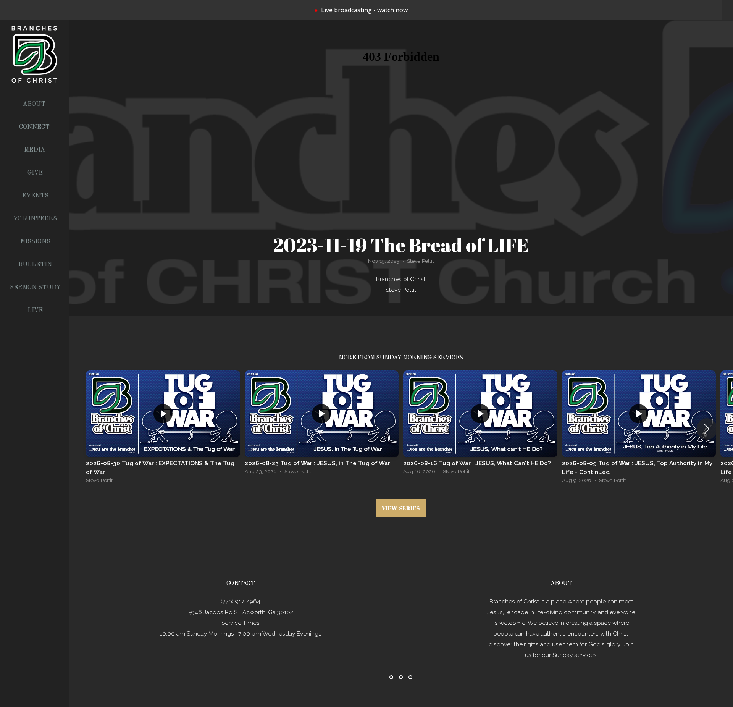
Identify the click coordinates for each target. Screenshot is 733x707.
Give (35, 173)
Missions (35, 242)
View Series (401, 508)
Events (35, 196)
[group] (163, 428)
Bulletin (35, 265)
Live (35, 310)
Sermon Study (35, 288)
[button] (707, 429)
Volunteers (35, 219)
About (35, 104)
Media (35, 150)
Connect (35, 127)
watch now (392, 10)
